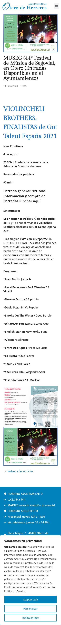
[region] (30, 580)
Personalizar (30, 608)
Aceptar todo (30, 599)
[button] (56, 6)
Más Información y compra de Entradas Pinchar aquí (24, 196)
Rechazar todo (30, 617)
